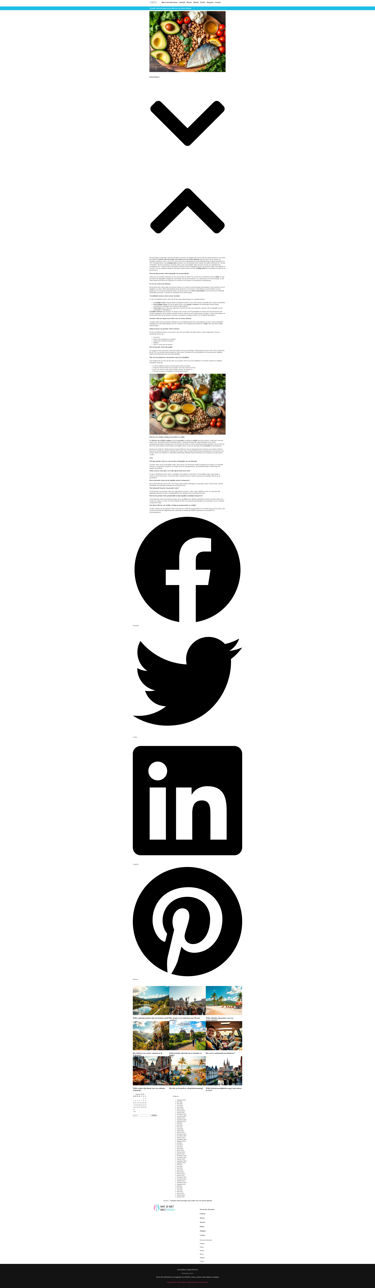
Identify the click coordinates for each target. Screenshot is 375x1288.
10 (134, 1103)
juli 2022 (179, 1186)
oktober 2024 (181, 1138)
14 (141, 1103)
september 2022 (182, 1182)
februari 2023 (181, 1173)
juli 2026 (179, 1102)
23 (145, 1105)
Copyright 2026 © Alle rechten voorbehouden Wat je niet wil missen (187, 1282)
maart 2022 (180, 1193)
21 (141, 1105)
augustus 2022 (181, 1184)
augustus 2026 (181, 1100)
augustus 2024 (181, 1141)
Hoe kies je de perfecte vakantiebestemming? (186, 1088)
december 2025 (181, 1114)
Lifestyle (182, 2)
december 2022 (181, 1177)
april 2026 (180, 1107)
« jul (134, 1111)
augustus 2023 (181, 1163)
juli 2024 (179, 1143)
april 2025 (180, 1129)
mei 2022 (180, 1190)
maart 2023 (180, 1172)
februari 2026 (181, 1111)
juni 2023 (180, 1166)
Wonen (189, 2)
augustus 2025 (181, 1121)
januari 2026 (180, 1112)
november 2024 (181, 1136)
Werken (196, 2)
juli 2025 (179, 1123)
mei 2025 (180, 1127)
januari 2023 (180, 1175)
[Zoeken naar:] (142, 1115)
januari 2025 (180, 1132)
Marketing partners (187, 1273)
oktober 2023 (181, 1159)
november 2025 (181, 1116)
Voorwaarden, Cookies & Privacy (187, 1269)
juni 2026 (180, 1103)
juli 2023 (179, 1164)
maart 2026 (180, 1109)
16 (145, 1103)
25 (136, 1107)
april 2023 (180, 1170)
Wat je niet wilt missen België (142, 1215)
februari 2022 (181, 1195)
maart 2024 (180, 1150)
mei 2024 (180, 1146)
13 (140, 1103)
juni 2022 (180, 1188)
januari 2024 (180, 1154)
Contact (218, 2)
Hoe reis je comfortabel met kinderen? (220, 1053)
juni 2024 (180, 1145)
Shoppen (210, 2)
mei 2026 (180, 1105)
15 (143, 1103)
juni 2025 (180, 1125)
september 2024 (182, 1139)
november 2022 (181, 1179)
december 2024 (181, 1134)
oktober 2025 (181, 1118)
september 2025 (182, 1120)
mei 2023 (180, 1168)
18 (136, 1105)
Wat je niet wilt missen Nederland (143, 1219)
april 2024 (180, 1148)
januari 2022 (180, 1197)
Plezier (202, 2)
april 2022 (180, 1191)
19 (138, 1105)
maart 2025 (180, 1130)
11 (136, 1103)
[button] (187, 123)
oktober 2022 (181, 1181)
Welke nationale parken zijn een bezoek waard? (151, 1018)
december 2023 (181, 1155)
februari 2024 (181, 1152)
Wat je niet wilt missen (170, 2)
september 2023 (182, 1161)
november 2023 (181, 1157)
